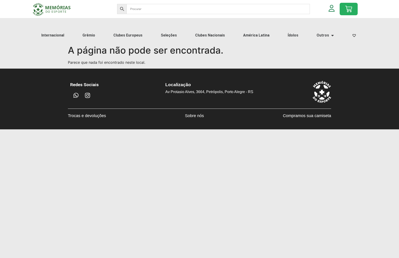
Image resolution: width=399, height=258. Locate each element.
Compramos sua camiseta (307, 115)
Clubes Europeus (127, 35)
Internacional (52, 35)
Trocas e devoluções (87, 115)
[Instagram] (87, 95)
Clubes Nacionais (210, 35)
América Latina (256, 35)
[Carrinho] (349, 9)
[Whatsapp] (76, 95)
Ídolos (293, 35)
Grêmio (88, 35)
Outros (323, 35)
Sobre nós (194, 115)
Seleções (169, 35)
